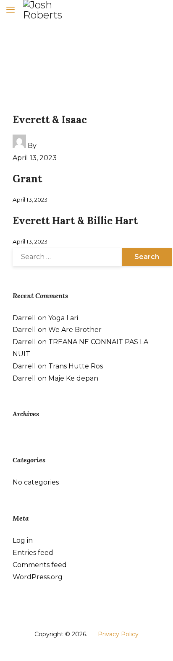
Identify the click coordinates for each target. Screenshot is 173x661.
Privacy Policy (118, 634)
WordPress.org (38, 577)
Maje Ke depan (73, 378)
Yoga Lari (63, 318)
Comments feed (40, 565)
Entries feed (33, 553)
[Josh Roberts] (50, 10)
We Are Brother (75, 330)
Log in (23, 540)
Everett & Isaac (50, 119)
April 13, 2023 (35, 158)
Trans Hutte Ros (75, 366)
